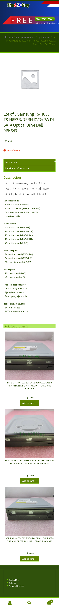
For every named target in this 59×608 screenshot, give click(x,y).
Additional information (17, 168)
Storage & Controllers (25, 37)
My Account (10, 603)
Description (11, 161)
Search (29, 603)
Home (10, 37)
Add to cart (28, 402)
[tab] (29, 162)
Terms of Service (16, 586)
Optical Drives (44, 37)
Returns (12, 583)
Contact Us (14, 580)
